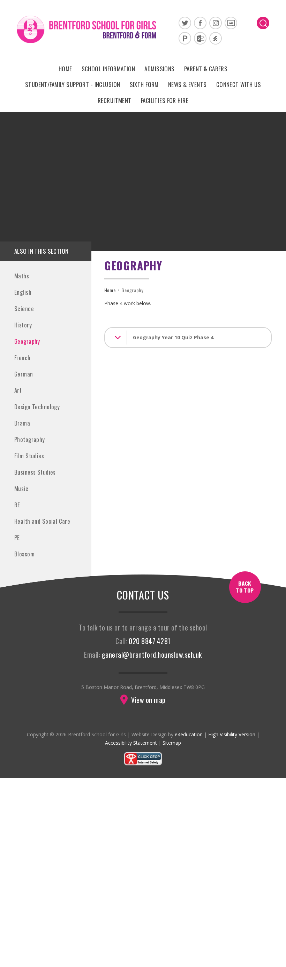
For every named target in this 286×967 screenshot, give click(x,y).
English (22, 292)
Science (24, 308)
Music (21, 488)
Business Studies (35, 472)
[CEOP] (143, 764)
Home (110, 290)
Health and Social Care (42, 521)
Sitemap (172, 742)
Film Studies (29, 455)
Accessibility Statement (131, 742)
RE (17, 504)
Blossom (24, 553)
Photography (29, 439)
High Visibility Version (231, 734)
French (22, 357)
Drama (22, 423)
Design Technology (37, 406)
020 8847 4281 (149, 641)
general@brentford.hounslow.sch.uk (152, 655)
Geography (27, 341)
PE (17, 537)
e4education (189, 734)
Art (18, 390)
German (23, 374)
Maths (21, 275)
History (23, 324)
